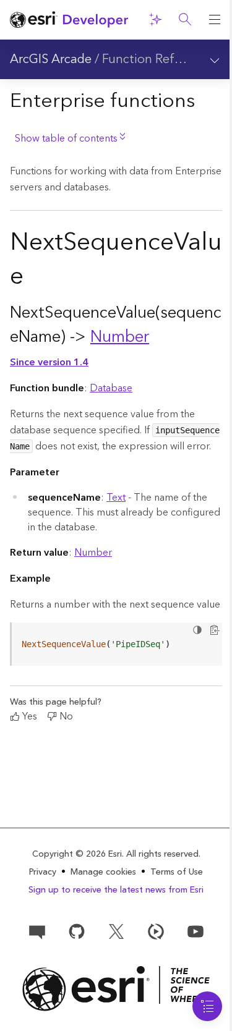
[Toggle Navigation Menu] (207, 1006)
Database (111, 388)
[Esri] (116, 988)
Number (119, 337)
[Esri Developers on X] (116, 931)
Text (116, 497)
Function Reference (157, 59)
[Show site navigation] (214, 20)
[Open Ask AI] (155, 20)
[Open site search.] (185, 20)
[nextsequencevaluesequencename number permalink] (159, 337)
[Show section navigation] (214, 59)
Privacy (42, 872)
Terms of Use (176, 872)
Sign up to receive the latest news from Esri (116, 890)
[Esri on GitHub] (77, 931)
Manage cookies (103, 872)
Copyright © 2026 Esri (77, 854)
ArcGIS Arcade (51, 59)
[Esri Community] (37, 931)
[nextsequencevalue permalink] (33, 279)
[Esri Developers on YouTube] (195, 931)
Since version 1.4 (49, 362)
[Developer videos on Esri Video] (156, 931)
